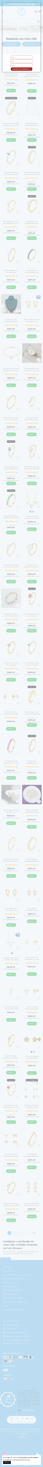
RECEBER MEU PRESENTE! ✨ (21, 69)
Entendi (7, 1462)
